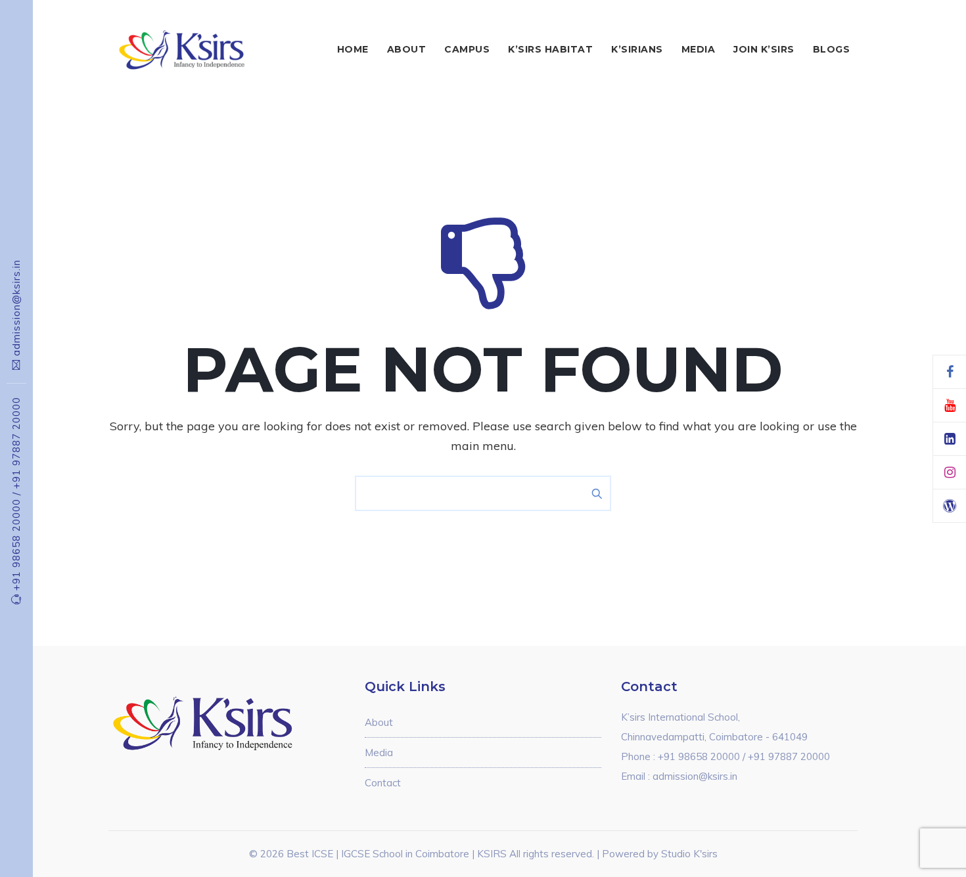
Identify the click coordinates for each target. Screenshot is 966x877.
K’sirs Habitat (550, 49)
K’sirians (637, 49)
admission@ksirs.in (16, 307)
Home (353, 49)
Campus (467, 49)
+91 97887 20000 (16, 443)
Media (698, 49)
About (406, 49)
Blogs (831, 49)
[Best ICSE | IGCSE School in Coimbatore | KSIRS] (198, 49)
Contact (383, 782)
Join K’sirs (763, 49)
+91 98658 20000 (16, 541)
